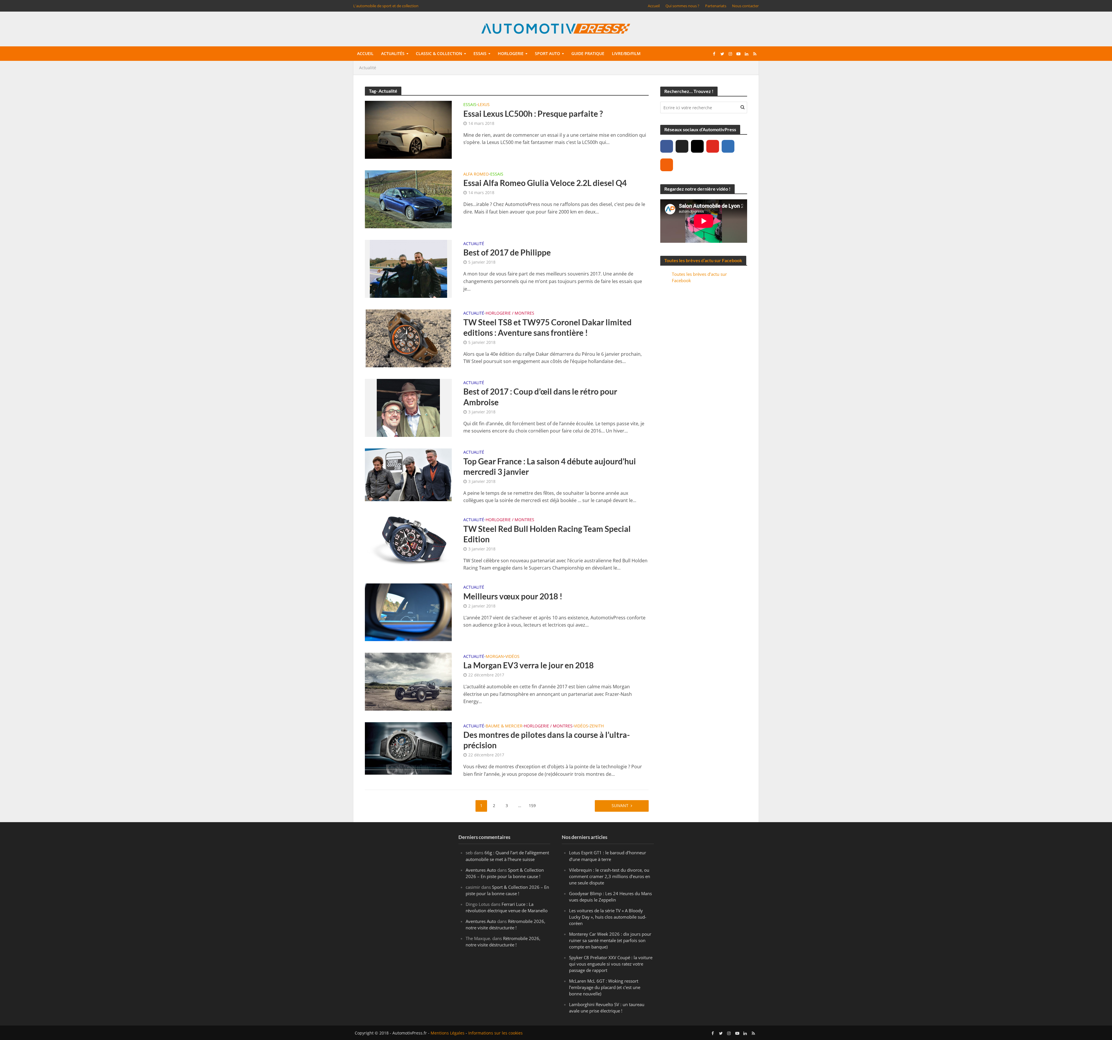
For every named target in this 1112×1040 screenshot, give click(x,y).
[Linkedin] (728, 146)
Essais (480, 53)
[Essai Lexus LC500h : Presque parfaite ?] (408, 129)
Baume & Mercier (504, 726)
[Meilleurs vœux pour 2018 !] (408, 612)
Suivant (620, 805)
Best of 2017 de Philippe (507, 252)
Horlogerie (511, 53)
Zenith (597, 726)
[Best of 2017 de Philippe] (408, 268)
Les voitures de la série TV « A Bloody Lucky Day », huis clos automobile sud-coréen (607, 916)
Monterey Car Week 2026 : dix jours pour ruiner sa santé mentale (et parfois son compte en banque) (610, 940)
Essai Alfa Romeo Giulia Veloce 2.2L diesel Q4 (545, 183)
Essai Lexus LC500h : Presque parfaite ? (533, 113)
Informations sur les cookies (495, 1033)
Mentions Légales (447, 1033)
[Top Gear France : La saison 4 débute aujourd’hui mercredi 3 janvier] (408, 474)
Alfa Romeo (476, 174)
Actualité (473, 244)
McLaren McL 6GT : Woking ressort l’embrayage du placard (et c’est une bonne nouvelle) (604, 987)
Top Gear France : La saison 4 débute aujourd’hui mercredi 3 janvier (549, 466)
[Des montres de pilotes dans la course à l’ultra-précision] (408, 748)
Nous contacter (745, 5)
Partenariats (715, 5)
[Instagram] (697, 146)
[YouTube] (712, 146)
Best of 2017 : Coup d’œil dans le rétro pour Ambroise (540, 396)
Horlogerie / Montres (510, 313)
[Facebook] (666, 146)
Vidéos (512, 656)
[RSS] (666, 164)
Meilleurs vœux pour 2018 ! (512, 596)
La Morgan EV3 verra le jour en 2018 (528, 665)
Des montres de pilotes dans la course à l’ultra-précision (546, 740)
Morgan (495, 656)
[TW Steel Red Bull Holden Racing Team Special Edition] (408, 540)
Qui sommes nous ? (682, 5)
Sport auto (547, 53)
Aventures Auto (481, 870)
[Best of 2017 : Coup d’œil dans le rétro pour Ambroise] (408, 407)
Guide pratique (587, 53)
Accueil (654, 5)
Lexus (484, 105)
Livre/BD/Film (626, 53)
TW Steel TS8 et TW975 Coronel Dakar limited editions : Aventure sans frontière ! (547, 327)
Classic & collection (439, 53)
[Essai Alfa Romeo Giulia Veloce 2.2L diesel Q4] (408, 199)
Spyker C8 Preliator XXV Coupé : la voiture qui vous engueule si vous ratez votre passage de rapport (610, 964)
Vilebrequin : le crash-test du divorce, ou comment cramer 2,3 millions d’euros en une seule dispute (609, 876)
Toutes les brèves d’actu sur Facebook (703, 260)
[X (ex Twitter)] (682, 146)
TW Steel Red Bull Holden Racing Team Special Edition (547, 534)
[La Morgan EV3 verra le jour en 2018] (408, 681)
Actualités (393, 53)
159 (532, 805)
